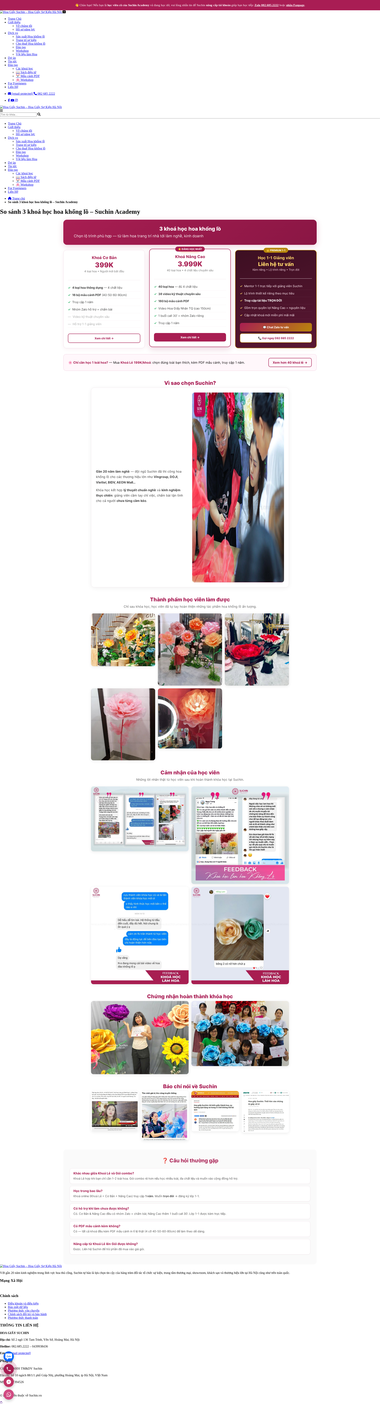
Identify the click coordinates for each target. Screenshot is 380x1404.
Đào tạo (21, 47)
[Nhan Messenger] (9, 1382)
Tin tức (12, 61)
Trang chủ (18, 198)
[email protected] (20, 1353)
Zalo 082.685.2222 (267, 5)
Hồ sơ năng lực (25, 29)
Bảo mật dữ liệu (18, 1307)
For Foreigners (17, 83)
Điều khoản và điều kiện (23, 1303)
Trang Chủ (14, 18)
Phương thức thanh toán (23, 1317)
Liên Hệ (13, 87)
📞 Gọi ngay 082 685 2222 (276, 338)
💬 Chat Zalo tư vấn (276, 327)
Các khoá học (24, 68)
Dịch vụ (13, 33)
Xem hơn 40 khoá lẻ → (290, 362)
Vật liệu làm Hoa (26, 54)
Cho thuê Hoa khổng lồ (30, 43)
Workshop (22, 50)
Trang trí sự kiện (26, 40)
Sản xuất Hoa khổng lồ (30, 36)
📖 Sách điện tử (26, 72)
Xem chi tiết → (104, 338)
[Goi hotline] (9, 1369)
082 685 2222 (46, 93)
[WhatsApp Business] (9, 1394)
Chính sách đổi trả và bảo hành (27, 1314)
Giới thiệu (14, 22)
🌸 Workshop (24, 79)
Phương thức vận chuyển (23, 1310)
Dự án (12, 58)
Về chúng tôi (24, 25)
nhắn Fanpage (295, 5)
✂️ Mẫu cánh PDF (28, 76)
